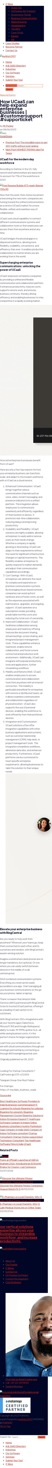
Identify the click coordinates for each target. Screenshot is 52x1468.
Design (14, 36)
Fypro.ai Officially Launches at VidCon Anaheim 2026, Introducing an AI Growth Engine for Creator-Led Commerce (20, 1163)
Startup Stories (21, 1136)
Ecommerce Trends (21, 14)
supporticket (36, 1136)
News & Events (19, 21)
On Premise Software (17, 1275)
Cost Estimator (13, 1282)
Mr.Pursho (8, 125)
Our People (11, 1264)
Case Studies (12, 43)
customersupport (26, 1104)
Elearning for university (11, 1112)
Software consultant (18, 1133)
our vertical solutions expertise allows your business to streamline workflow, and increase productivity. (18, 1233)
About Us (10, 1261)
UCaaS (27, 1144)
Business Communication (24, 18)
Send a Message (14, 1386)
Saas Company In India (11, 1129)
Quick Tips (16, 7)
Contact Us (11, 50)
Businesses (11, 1104)
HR (12, 39)
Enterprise (12, 1119)
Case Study (17, 32)
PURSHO (7, 1422)
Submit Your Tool (14, 79)
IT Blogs (10, 1268)
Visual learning (18, 25)
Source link (5, 1095)
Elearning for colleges (32, 1108)
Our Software (13, 72)
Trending (15, 28)
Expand (22, 1119)
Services (10, 76)
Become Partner (14, 46)
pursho (26, 1126)
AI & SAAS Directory (16, 65)
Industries (11, 69)
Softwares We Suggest (23, 11)
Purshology (36, 1126)
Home (9, 61)
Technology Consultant (12, 1140)
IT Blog (9, 4)
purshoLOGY (25, 1419)
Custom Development (17, 1278)
